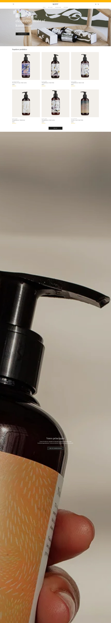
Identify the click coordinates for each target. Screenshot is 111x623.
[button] (13, 4)
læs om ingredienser (55, 448)
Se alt (55, 128)
